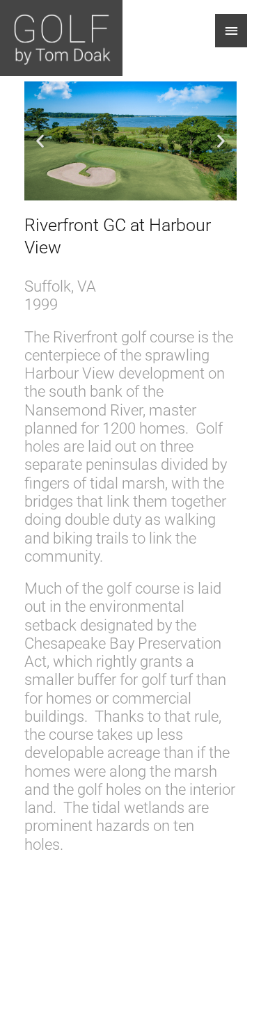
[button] (40, 141)
